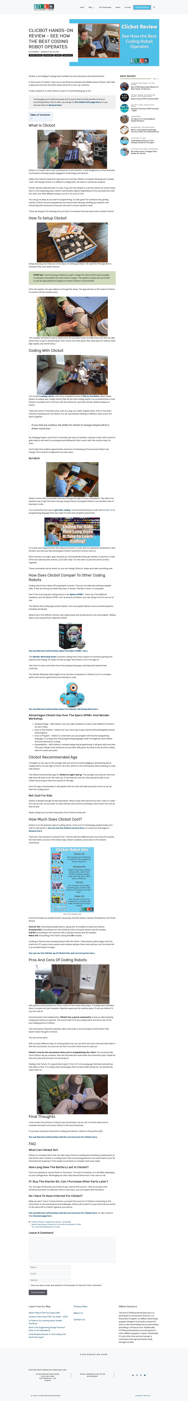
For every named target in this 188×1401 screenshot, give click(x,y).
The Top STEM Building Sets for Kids (45, 1227)
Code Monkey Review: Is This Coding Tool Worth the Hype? (142, 142)
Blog (90, 7)
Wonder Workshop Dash (44, 657)
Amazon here (55, 105)
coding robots (47, 396)
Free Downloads (105, 7)
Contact (128, 7)
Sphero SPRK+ (77, 594)
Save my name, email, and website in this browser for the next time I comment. (66, 1285)
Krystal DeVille (34, 52)
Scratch (106, 510)
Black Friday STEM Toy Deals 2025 (144, 99)
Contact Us (79, 1319)
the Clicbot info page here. (87, 102)
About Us (78, 1313)
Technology (67, 55)
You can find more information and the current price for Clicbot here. (63, 1137)
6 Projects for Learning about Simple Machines (143, 120)
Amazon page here (42, 1216)
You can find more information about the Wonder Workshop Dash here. (63, 709)
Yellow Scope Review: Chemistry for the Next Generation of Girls (56, 1224)
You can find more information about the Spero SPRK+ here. (58, 651)
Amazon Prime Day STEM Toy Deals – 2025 (48, 1317)
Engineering (48, 55)
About (118, 7)
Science (58, 55)
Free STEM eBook (142, 7)
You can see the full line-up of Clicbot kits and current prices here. (62, 953)
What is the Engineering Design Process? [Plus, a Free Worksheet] (145, 131)
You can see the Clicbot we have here (66, 828)
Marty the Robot (91, 396)
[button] (154, 7)
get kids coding (62, 510)
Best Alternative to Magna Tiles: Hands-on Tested (144, 153)
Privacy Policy (80, 1306)
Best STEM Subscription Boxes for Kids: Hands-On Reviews (145, 88)
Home (82, 7)
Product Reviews (36, 55)
